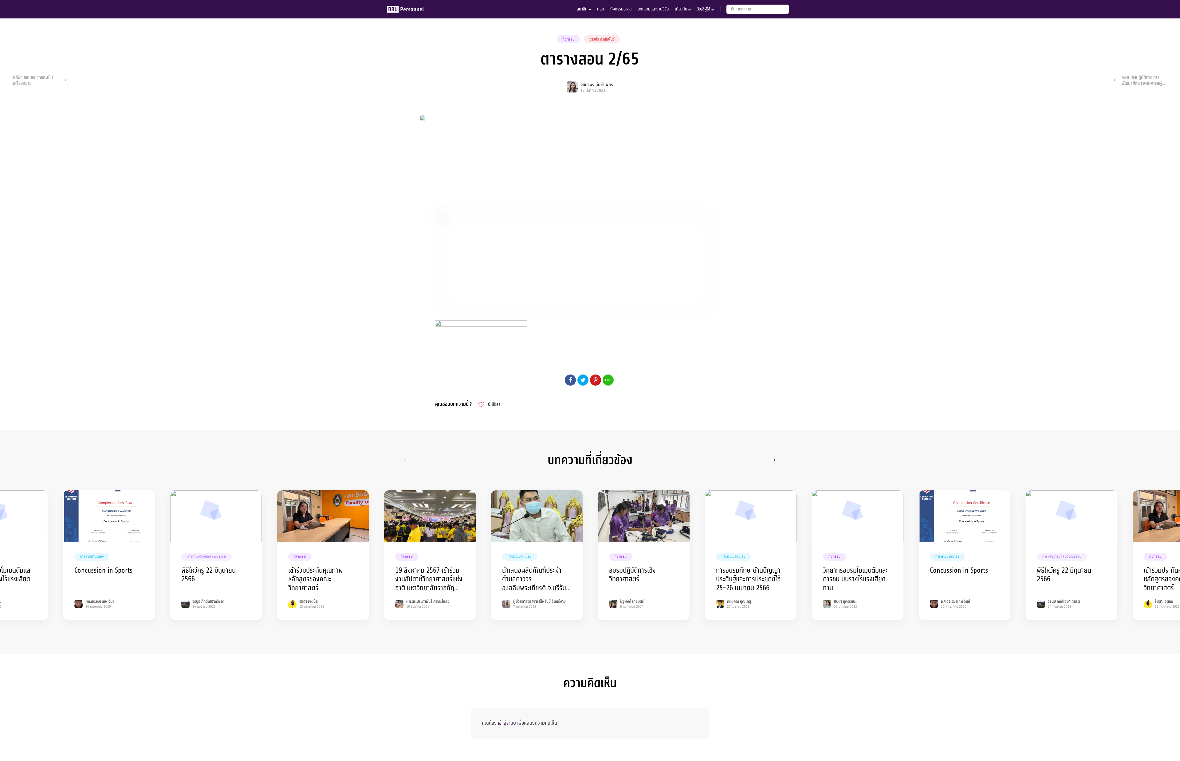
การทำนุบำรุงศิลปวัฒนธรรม (206, 556)
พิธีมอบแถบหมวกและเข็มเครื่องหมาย (33, 80)
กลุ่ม (600, 9)
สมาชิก (582, 9)
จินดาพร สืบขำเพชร (596, 84)
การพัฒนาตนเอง (92, 556)
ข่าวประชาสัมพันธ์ (602, 39)
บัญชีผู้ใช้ (703, 9)
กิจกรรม (568, 39)
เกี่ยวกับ (681, 9)
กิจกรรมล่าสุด (620, 9)
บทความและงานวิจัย (653, 9)
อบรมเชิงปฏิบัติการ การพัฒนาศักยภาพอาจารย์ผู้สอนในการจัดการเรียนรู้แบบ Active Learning (1144, 80)
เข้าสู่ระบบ (507, 723)
